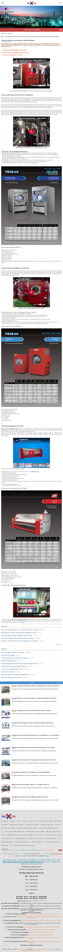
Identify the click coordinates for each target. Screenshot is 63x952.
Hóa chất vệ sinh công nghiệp (22, 949)
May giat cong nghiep (31, 854)
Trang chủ (3, 33)
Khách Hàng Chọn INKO (50, 838)
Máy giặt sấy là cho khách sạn (55, 623)
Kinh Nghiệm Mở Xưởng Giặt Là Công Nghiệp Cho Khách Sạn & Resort (30, 796)
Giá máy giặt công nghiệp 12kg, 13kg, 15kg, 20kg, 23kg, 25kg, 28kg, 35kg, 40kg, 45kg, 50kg (19, 663)
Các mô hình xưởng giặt (20, 838)
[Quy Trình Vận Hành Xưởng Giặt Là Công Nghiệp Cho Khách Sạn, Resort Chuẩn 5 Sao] (5, 765)
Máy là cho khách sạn (46, 623)
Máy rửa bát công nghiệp (16, 824)
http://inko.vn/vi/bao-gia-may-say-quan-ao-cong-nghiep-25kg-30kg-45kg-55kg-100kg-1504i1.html (41, 927)
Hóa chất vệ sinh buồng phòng (38, 949)
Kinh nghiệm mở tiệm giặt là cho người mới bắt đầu (11, 677)
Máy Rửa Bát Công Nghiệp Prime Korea (9, 660)
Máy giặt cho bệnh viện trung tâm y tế (26, 828)
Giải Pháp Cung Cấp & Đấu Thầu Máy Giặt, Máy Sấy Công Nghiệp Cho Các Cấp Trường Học (20, 641)
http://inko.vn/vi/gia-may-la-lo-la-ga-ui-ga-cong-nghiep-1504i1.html (41, 932)
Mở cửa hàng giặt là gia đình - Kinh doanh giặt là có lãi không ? (13, 666)
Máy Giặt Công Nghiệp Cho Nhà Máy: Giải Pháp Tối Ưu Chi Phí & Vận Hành (16, 635)
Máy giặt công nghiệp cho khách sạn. (14, 831)
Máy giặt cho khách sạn (28, 623)
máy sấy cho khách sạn (37, 623)
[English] (59, 850)
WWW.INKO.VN (42, 900)
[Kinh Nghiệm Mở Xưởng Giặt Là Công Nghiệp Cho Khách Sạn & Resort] (5, 805)
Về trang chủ (4, 821)
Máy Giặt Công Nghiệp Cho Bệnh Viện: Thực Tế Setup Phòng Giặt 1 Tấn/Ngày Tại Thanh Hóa (20, 629)
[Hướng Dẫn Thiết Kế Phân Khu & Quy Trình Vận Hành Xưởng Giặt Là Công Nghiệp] (5, 754)
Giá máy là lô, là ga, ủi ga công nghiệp (44, 835)
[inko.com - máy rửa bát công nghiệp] (31, 3)
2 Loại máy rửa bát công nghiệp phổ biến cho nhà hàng (12, 669)
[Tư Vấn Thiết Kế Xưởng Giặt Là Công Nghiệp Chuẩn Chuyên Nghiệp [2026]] (5, 780)
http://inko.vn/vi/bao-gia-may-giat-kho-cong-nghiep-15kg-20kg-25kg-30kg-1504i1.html (42, 929)
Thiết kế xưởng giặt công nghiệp (35, 831)
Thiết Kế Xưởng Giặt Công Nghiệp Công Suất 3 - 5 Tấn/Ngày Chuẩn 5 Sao (30, 784)
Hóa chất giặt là (32, 821)
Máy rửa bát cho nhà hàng (35, 838)
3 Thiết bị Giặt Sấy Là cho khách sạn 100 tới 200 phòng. (18, 40)
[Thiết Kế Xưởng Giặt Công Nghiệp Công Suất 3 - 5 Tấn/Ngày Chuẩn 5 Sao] (5, 792)
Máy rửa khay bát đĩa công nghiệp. (8, 655)
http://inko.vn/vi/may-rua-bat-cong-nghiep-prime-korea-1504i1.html (41, 934)
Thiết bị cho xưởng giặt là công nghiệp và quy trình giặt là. (12, 652)
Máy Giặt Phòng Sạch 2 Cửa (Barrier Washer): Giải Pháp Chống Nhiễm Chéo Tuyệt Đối (18, 632)
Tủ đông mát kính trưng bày (21, 842)
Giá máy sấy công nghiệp (46, 824)
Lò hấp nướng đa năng (37, 842)
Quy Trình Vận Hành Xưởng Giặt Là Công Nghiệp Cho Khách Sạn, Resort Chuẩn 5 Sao (34, 759)
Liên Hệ (24, 821)
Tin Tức (19, 821)
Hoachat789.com (25, 950)
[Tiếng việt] (61, 850)
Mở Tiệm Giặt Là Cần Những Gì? (8, 671)
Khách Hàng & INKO (12, 835)
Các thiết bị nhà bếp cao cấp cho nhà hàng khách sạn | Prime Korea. (14, 658)
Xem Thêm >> (58, 644)
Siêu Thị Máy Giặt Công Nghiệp (35, 950)
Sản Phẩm (12, 821)
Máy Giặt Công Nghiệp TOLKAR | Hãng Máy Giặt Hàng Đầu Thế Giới (15, 674)
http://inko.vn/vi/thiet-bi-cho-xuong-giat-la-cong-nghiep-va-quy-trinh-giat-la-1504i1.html (43, 913)
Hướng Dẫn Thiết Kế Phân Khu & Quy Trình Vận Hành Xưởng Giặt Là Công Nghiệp (33, 747)
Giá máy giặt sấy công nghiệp (49, 949)
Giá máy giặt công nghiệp (46, 821)
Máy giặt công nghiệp (48, 850)
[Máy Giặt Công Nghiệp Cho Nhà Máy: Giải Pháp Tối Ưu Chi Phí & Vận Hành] (5, 718)
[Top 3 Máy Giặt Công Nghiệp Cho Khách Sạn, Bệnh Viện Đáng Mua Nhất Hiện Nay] (5, 728)
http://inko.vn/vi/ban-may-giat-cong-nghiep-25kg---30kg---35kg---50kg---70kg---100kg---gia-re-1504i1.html (41, 920)
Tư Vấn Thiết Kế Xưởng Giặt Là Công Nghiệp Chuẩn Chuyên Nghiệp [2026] (31, 772)
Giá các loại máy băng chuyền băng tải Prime (22, 845)
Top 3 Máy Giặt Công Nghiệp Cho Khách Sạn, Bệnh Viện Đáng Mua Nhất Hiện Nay (17, 638)
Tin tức (10, 33)
